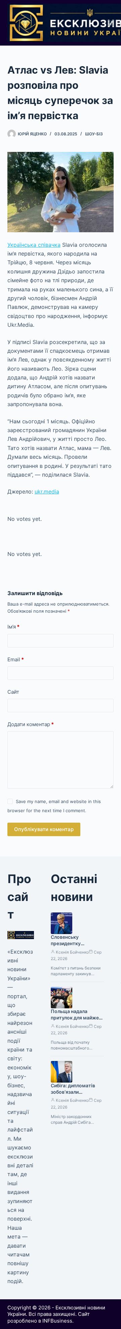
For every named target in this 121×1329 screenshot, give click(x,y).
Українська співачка (34, 244)
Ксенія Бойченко (72, 952)
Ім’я (13, 626)
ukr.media (47, 491)
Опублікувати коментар (44, 829)
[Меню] (111, 23)
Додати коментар (30, 724)
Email (15, 659)
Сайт (13, 692)
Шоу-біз (94, 133)
